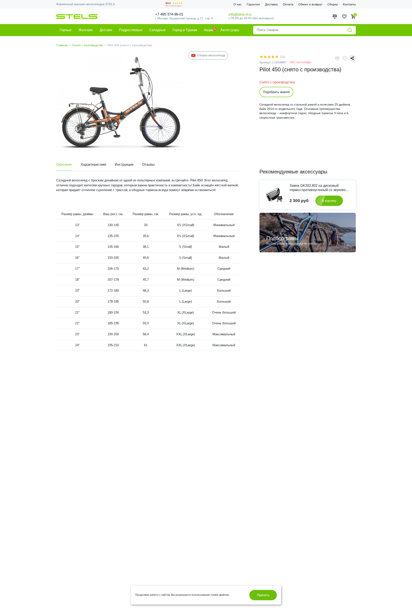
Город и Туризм (185, 30)
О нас (237, 4)
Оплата (288, 4)
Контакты (349, 4)
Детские (106, 30)
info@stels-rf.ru (240, 14)
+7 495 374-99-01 (169, 14)
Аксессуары (229, 30)
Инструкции (124, 164)
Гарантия (253, 4)
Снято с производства (87, 45)
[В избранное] (344, 58)
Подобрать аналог (276, 92)
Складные (157, 30)
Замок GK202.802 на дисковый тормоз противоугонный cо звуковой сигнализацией (318, 188)
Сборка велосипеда (211, 55)
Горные (66, 30)
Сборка (332, 4)
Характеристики (93, 164)
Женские (86, 30)
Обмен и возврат (310, 4)
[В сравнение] (337, 58)
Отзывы (148, 164)
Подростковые (130, 30)
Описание (64, 164)
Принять (263, 595)
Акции (209, 30)
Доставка (271, 4)
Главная (62, 45)
